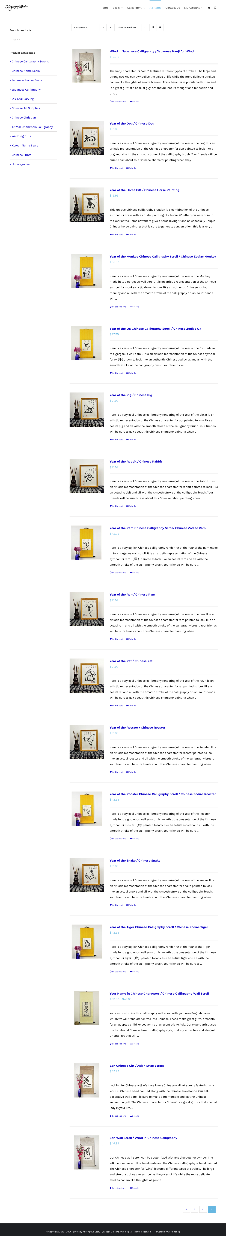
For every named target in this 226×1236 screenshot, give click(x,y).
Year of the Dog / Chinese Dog (132, 123)
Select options (119, 101)
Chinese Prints (21, 155)
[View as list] (159, 27)
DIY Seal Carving (23, 98)
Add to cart (117, 168)
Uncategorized (21, 164)
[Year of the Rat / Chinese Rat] (87, 676)
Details (135, 101)
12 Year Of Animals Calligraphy (32, 127)
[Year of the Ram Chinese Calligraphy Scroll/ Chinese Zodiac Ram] (87, 542)
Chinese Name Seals (26, 71)
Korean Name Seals (25, 145)
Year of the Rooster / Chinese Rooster (137, 727)
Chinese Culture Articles (115, 1231)
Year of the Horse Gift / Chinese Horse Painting (144, 190)
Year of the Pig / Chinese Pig (131, 395)
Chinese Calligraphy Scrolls (30, 61)
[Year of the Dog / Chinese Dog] (87, 138)
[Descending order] (111, 27)
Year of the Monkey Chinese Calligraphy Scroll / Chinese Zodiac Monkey (163, 256)
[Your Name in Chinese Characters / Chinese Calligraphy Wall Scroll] (87, 1008)
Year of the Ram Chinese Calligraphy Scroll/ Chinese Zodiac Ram (158, 528)
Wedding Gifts (21, 136)
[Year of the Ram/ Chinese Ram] (87, 609)
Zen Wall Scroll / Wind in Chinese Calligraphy (143, 1138)
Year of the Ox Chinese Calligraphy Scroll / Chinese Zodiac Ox (155, 328)
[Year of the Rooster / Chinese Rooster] (87, 742)
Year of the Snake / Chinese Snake (135, 860)
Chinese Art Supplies (26, 108)
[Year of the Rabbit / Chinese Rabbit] (87, 476)
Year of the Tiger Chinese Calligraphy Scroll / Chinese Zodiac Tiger (159, 927)
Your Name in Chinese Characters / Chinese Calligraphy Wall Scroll (159, 993)
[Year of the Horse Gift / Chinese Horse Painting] (87, 204)
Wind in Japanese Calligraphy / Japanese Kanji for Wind (152, 51)
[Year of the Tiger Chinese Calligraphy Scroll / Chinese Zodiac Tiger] (87, 942)
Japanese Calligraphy (26, 89)
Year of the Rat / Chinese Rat (131, 661)
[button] (215, 7)
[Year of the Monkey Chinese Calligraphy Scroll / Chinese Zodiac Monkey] (87, 271)
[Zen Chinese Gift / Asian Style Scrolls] (87, 1080)
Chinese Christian (24, 117)
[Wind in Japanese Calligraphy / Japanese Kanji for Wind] (87, 66)
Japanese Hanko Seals (27, 80)
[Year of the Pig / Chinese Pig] (87, 409)
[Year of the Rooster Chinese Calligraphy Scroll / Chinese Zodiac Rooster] (87, 809)
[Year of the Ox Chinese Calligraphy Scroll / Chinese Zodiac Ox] (87, 343)
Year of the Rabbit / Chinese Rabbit (136, 461)
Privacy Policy (81, 1231)
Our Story (95, 1231)
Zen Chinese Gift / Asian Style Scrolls (137, 1065)
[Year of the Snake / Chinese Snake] (87, 875)
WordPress (173, 1231)
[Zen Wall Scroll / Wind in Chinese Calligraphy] (87, 1152)
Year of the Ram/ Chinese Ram (132, 594)
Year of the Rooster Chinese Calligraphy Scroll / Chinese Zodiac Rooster (163, 794)
